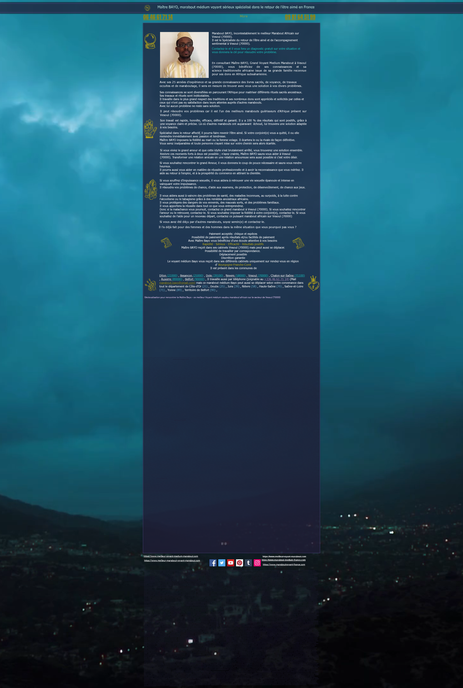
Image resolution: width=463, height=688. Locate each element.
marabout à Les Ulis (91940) (150, 636)
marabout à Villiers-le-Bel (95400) (259, 651)
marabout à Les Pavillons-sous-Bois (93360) (247, 644)
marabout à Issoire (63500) (159, 620)
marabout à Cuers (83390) (171, 603)
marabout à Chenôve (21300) (169, 656)
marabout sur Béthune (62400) (266, 580)
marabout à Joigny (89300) (213, 658)
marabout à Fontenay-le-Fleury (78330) (212, 632)
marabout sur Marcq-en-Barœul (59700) (185, 571)
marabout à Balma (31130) (177, 680)
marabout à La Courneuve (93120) (235, 643)
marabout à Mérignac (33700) (191, 670)
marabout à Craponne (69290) (228, 664)
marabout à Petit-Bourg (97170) (245, 605)
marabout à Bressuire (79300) (218, 675)
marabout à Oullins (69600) (233, 622)
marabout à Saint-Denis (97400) (173, 609)
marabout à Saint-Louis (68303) (271, 667)
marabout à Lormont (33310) (164, 671)
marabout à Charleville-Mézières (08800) (241, 658)
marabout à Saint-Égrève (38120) (207, 618)
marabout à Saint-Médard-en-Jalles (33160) (239, 670)
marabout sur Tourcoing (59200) (279, 570)
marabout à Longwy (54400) (187, 661)
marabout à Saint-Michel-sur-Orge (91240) (251, 635)
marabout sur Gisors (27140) (211, 584)
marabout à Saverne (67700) (267, 665)
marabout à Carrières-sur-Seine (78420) (194, 632)
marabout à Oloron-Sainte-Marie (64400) (267, 674)
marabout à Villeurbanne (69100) (253, 620)
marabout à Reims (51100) (180, 660)
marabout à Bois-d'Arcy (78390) (178, 632)
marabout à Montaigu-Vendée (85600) (269, 594)
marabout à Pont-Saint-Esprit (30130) (237, 678)
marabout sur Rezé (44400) (265, 588)
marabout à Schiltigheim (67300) (151, 665)
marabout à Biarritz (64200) (196, 674)
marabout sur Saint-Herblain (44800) (250, 588)
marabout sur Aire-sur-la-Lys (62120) (196, 582)
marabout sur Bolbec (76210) (302, 587)
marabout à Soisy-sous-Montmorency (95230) (264, 653)
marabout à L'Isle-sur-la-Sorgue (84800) (293, 603)
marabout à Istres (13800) (228, 598)
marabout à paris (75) (297, 654)
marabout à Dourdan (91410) (284, 633)
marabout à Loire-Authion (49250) (189, 592)
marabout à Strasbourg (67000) (297, 664)
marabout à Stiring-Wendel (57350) (298, 663)
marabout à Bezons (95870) (232, 651)
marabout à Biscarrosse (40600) (245, 673)
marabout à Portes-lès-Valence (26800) (202, 616)
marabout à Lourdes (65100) (304, 681)
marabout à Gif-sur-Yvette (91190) (284, 635)
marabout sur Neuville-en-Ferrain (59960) (232, 577)
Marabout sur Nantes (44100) (218, 588)
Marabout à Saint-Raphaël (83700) (173, 602)
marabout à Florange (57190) (283, 663)
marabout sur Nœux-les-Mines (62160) (226, 581)
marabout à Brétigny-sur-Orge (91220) (178, 636)
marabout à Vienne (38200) (281, 616)
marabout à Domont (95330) (179, 654)
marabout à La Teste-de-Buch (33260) (270, 670)
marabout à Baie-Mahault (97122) (216, 605)
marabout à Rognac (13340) (299, 599)
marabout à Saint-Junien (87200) (155, 675)
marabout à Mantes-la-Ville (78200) (194, 630)
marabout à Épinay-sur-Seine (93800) (286, 642)
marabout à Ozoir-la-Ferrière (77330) (254, 625)
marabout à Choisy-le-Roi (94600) (183, 647)
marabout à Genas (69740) (203, 664)
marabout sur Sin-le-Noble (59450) (197, 574)
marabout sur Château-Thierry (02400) (205, 570)
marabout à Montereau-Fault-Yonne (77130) (272, 625)
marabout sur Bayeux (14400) (288, 582)
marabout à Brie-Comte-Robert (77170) (306, 625)
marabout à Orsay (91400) (219, 635)
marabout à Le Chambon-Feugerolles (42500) (221, 619)
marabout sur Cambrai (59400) (169, 571)
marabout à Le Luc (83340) (198, 603)
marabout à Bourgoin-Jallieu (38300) (295, 616)
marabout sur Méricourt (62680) (259, 581)
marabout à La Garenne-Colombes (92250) (168, 640)
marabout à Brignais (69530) (215, 664)
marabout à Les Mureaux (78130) (166, 629)
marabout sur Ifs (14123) (300, 582)
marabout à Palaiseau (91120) (293, 636)
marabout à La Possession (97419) (160, 611)
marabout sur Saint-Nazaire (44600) (233, 588)
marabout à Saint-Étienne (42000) (283, 618)
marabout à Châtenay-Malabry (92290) (295, 639)
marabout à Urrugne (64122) (295, 674)
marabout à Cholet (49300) (232, 591)
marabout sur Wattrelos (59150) (202, 571)
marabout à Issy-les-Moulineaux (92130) (283, 637)
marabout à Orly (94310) (217, 649)
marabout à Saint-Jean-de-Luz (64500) (224, 674)
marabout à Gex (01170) (293, 613)
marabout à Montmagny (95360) (227, 654)
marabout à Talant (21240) (182, 656)
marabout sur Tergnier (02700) (220, 570)
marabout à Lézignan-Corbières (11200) (178, 677)
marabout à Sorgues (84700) (277, 603)
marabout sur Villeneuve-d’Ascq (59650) (153, 571)
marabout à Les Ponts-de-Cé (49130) (250, 592)
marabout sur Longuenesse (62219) (244, 581)
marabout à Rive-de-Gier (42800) (203, 619)
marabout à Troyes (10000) (269, 658)
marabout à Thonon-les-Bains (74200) (202, 684)
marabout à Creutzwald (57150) (236, 663)
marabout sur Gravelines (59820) (285, 575)
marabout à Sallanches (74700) (230, 684)
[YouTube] (230, 562)
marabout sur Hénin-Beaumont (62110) (250, 580)
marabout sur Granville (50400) (290, 584)
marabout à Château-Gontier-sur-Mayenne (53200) (301, 592)
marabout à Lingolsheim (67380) (199, 665)
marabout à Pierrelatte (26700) (186, 616)
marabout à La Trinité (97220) (185, 608)
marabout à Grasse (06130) (270, 595)
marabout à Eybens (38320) (270, 618)
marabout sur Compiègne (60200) (305, 577)
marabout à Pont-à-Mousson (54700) (214, 661)
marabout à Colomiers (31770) (266, 678)
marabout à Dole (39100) (168, 657)
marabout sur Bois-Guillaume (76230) (246, 587)
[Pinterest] (239, 562)
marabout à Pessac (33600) (178, 670)
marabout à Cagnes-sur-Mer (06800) (255, 595)
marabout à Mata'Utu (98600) (212, 612)
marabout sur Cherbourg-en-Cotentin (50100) (258, 584)
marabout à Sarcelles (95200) (157, 651)
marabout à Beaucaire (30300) (174, 678)
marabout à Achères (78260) (179, 630)
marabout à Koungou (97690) (265, 611)
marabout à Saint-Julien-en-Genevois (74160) (261, 684)
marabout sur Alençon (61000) (179, 585)
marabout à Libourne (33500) (299, 670)
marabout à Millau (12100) (256, 677)
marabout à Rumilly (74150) (244, 684)
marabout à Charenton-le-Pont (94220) (282, 647)
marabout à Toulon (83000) (276, 601)
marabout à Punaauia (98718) (226, 612)
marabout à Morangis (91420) (173, 635)
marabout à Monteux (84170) (163, 605)
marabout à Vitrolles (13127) (254, 598)
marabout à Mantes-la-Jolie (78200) (268, 628)
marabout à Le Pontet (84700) (309, 603)
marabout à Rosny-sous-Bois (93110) (188, 643)
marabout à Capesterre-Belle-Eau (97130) (306, 605)
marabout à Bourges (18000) (175, 685)
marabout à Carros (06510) (277, 596)
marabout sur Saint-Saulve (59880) (301, 575)
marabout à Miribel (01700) (150, 615)
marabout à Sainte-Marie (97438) (303, 609)
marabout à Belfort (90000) (226, 658)
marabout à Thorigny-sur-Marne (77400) (181, 628)
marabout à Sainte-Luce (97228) (214, 608)
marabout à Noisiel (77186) (168, 626)
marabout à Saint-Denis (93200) (195, 642)
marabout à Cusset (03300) (214, 615)
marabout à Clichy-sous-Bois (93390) (198, 644)
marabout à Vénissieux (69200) (268, 620)
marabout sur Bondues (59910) (276, 577)
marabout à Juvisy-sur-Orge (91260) (233, 635)
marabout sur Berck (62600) (166, 581)
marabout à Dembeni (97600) (292, 611)
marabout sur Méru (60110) (206, 578)
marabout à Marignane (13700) (268, 598)
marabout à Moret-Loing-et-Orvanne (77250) (290, 626)
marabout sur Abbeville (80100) (151, 580)
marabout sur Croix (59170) (232, 573)
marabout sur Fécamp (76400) (187, 587)
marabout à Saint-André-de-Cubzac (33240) (300, 671)
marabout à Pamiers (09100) (182, 675)
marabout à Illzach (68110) (257, 667)
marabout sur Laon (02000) (190, 570)
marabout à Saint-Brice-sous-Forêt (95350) (195, 654)
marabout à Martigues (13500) (184, 598)
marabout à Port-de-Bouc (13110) (190, 599)
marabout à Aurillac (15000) (290, 615)
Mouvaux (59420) (152, 575)
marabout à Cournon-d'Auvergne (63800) (288, 619)
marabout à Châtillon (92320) (279, 639)
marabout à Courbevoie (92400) (249, 637)
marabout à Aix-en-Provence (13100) (261, 601)
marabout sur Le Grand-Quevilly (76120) (306, 585)
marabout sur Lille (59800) (265, 570)
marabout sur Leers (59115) (264, 571)
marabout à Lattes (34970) (189, 681)
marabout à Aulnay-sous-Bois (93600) (210, 642)
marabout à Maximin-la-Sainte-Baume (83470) (237, 602)
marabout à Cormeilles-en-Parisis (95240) (157, 653)
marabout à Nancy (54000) (284, 660)
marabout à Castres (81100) (188, 682)
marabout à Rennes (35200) (150, 685)
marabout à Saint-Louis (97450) (246, 609)
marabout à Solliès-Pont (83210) (184, 603)
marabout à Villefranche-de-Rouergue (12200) (198, 677)
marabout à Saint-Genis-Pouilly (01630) (308, 613)
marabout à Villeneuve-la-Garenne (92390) (266, 640)
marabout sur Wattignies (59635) (242, 574)
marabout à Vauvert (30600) (222, 678)
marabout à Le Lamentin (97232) (259, 606)
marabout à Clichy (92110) (154, 639)
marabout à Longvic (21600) (246, 656)
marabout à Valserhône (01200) (262, 613)
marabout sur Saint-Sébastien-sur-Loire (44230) (282, 588)
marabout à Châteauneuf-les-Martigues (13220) (172, 599)
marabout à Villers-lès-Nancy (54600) (172, 661)
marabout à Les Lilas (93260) (264, 644)
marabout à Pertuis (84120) (264, 603)
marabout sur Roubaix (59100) (293, 570)
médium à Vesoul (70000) (161, 477)
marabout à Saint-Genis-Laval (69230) (285, 622)
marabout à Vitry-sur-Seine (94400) (223, 646)
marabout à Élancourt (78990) (284, 629)
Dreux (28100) (288, 684)
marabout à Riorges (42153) (238, 619)
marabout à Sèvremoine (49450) (258, 591)
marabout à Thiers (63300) (172, 620)
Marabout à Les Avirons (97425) (221, 611)
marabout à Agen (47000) (289, 673)
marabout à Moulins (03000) (188, 615)
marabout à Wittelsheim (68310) (160, 667)
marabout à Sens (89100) (201, 658)
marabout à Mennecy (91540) (187, 635)
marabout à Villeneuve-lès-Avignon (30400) (206, 678)
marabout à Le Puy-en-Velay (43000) (253, 619)
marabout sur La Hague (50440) (304, 584)
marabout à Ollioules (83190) (287, 602)
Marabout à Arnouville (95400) (212, 654)
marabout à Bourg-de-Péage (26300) (220, 616)
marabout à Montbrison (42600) (168, 619)
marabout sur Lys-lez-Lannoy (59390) (286, 574)
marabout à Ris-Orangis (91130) (232, 636)
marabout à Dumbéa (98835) (173, 613)
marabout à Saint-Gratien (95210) (246, 653)
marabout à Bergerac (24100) (303, 668)
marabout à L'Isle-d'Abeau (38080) (191, 618)
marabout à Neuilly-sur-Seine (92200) (168, 639)
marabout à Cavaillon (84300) (251, 603)
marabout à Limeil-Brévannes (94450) (169, 649)
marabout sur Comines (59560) (210, 575)
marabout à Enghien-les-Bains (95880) (270, 654)
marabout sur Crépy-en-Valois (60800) (177, 578)
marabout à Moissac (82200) (270, 682)
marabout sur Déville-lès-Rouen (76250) (162, 588)
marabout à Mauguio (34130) (176, 681)
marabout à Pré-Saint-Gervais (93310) (296, 644)
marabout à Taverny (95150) (287, 651)
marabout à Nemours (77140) (257, 626)
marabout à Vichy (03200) (176, 615)
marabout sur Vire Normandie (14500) (272, 582)
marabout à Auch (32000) (242, 680)
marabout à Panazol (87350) (169, 675)
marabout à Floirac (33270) (219, 671)
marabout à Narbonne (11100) (302, 675)
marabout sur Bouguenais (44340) (204, 589)
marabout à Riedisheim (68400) (201, 667)
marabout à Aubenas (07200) (240, 615)
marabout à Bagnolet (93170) (306, 643)
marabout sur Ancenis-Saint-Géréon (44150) (154, 591)
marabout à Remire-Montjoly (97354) (290, 608)
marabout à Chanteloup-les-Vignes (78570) (309, 632)
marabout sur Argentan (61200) (206, 585)
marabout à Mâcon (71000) (306, 657)
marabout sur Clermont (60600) (283, 578)
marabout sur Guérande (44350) (239, 589)
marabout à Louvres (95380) (286, 654)
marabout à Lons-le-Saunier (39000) (182, 657)
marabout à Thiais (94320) (297, 647)
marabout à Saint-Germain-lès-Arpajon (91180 (247, 633)
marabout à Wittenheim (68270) (244, 667)
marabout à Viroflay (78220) (287, 630)
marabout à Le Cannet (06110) (283, 595)
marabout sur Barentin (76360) (275, 587)
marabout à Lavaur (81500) (227, 682)
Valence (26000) (300, 615)
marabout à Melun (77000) (202, 623)
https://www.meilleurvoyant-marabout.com (284, 556)
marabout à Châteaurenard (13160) (206, 599)
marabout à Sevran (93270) (173, 643)
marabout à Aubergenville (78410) (258, 632)
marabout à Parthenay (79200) (245, 675)
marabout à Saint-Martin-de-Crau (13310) (268, 599)
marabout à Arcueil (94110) (229, 649)
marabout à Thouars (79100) (232, 675)
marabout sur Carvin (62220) (311, 580)
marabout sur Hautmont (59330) (270, 574)
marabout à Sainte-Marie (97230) (170, 608)
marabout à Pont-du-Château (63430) (186, 620)
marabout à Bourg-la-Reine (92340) (284, 640)
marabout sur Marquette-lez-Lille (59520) (213, 577)
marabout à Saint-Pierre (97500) (235, 611)
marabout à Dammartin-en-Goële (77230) (200, 628)
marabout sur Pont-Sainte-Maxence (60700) (251, 578)
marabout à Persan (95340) (241, 654)
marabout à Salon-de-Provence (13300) (213, 598)
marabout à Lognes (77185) (213, 626)
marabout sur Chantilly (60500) (268, 578)
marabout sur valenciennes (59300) (218, 571)
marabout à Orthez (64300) (283, 674)
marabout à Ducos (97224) (301, 606)
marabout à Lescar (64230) (308, 674)
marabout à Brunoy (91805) (163, 636)
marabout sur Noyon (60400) (219, 578)
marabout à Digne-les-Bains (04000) (177, 595)
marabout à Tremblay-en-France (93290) (290, 643)
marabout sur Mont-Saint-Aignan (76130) (171, 587)
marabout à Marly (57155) (170, 664)
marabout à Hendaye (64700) (209, 674)
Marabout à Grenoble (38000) (235, 616)
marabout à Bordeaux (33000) (164, 670)
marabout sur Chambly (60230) (297, 578)
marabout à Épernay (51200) (212, 660)
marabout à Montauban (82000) (241, 682)
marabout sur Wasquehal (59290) (277, 573)
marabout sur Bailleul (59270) (227, 574)
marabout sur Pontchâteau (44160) (186, 591)
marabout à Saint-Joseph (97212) (155, 608)
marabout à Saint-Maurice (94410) (238, 650)
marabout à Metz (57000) (269, 661)
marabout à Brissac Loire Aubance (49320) (267, 592)
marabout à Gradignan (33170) (285, 670)
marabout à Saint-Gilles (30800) (189, 678)
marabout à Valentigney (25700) (155, 657)
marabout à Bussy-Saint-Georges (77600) (280, 623)
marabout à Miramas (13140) (281, 598)
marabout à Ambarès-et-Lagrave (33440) (247, 671)
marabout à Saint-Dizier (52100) (256, 660)
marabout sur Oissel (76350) (289, 587)
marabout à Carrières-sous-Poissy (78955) (303, 630)
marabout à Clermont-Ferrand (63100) (270, 619)
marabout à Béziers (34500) (270, 680)
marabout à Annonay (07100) (226, 615)
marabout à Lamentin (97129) (166, 606)
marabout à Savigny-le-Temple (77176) (261, 623)
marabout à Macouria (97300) (305, 608)
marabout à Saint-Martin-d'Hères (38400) (251, 616)
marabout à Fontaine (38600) (310, 616)
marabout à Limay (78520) (259, 630)
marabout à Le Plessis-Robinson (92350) (187, 640)
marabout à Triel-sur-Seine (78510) (242, 632)
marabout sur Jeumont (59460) (262, 577)
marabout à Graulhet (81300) (214, 682)
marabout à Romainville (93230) (214, 644)
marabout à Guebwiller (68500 (174, 667)
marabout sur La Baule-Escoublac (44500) (221, 589)
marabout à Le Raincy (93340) (154, 646)
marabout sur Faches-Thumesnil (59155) (159, 574)
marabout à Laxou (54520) (199, 661)
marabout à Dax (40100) (232, 673)
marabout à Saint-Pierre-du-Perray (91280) (267, 633)
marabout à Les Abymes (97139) (201, 605)
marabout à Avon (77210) (201, 626)
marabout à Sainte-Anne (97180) (260, 605)
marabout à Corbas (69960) (242, 664)
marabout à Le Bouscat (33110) (151, 671)
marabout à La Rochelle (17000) (182, 668)
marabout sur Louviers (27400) (181, 584)
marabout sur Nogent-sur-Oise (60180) (160, 578)
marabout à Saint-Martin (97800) (178, 612)
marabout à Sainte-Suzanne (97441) (176, 611)
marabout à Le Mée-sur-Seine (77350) (236, 625)
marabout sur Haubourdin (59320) (213, 574)
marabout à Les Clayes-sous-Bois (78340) (243, 630)
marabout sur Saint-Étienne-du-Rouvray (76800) (285, 585)
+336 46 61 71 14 (276, 279)
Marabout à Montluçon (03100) (163, 615)
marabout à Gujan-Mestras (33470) (192, 671)
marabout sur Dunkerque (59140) (307, 570)
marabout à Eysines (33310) (178, 671)
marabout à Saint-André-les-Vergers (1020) (303, 658)
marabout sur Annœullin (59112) (180, 577)
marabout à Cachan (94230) (268, 647)
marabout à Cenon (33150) (312, 670)
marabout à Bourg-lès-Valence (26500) (170, 616)
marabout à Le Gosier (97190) (231, 605)
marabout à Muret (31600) (295, 678)
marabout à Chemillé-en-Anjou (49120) (294, 591)
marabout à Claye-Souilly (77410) (272, 626)
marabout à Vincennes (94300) (169, 647)
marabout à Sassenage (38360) (239, 618)
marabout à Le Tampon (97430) (216, 609)
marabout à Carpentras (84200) (237, 603)
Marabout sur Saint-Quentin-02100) (161, 570)
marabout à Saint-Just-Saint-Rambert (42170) (185, 619)
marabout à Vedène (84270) (187, 605)
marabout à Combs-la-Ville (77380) (184, 625)
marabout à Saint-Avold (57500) (196, 663)
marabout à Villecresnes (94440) (270, 650)
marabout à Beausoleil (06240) (244, 596)
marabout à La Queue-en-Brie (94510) (254, 650)
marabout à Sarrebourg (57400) (270, 663)
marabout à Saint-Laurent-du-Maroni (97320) (245, 608)
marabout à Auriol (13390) (311, 599)
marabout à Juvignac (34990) (213, 681)
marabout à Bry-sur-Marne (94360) (190, 650)
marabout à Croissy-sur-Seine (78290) (167, 633)
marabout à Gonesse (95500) (300, 651)
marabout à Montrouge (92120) (197, 639)
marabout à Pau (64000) (158, 674)
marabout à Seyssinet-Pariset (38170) (223, 618)
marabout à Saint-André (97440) (231, 609)
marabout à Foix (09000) (194, 675)
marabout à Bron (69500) (153, 622)
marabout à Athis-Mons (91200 (279, 636)
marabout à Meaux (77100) (214, 623)
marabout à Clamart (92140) (183, 639)
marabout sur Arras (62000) (191, 580)
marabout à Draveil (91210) (206, 636)
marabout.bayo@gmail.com (176, 283)
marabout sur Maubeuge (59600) (278, 571)
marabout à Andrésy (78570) (228, 632)
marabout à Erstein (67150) (294, 665)
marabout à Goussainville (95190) (200, 651)
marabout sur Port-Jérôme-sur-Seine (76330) (201, 588)
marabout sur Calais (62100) (178, 580)
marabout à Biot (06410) (289, 596)
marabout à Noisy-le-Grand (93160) (240, 642)
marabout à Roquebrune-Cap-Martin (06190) (261, 596)
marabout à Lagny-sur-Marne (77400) (219, 625)
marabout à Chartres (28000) (278, 684)
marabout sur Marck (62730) (307, 581)
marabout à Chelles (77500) (227, 623)
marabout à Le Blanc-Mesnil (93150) (269, 642)
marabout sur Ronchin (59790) (305, 573)
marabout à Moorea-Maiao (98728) (254, 612)
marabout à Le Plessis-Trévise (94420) (261, 649)
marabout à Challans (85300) (253, 594)
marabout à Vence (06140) (200, 596)
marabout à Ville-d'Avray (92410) (164, 642)
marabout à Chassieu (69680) (267, 664)
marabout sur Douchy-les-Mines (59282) (163, 577)
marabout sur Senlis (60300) (193, 578)
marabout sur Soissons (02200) (177, 570)
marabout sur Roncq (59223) (302, 574)
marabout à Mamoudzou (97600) (250, 611)
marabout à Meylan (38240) (177, 618)
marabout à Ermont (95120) (245, 651)
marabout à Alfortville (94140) (198, 647)
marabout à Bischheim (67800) (213, 665)
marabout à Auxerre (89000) (189, 658)
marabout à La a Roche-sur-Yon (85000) (219, 594)
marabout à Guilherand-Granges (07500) (256, 615)
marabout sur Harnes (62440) (179, 581)
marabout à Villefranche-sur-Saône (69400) (169, 622)
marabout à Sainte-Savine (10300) (165, 660)
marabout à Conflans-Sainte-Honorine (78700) (299, 628)
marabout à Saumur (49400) (244, 591)
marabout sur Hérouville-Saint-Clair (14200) (240, 582)
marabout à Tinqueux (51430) (242, 660)
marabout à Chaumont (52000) (270, 660)
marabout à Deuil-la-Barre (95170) (194, 653)
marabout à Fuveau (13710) (213, 601)
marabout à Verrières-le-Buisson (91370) (204, 635)
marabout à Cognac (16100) (169, 668)
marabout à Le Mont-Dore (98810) (188, 613)
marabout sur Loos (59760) (167, 573)
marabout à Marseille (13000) (158, 598)
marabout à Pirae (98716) (268, 612)
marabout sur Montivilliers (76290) (215, 587)
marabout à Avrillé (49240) (235, 592)
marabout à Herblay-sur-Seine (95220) (217, 651)
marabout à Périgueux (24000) (290, 668)
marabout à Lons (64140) (239, 674)
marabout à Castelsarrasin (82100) (256, 682)
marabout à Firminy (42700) (154, 619)
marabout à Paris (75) (190, 623)
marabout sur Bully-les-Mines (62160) (209, 581)
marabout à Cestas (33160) (232, 671)
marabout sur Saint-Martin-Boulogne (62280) (277, 581)
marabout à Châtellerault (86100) (260, 675)
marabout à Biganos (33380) (172, 673)
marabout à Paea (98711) (280, 612)
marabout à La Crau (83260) (206, 602)
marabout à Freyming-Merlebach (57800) (253, 663)
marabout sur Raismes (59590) (183, 575)
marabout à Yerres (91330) (218, 636)
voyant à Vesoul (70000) (199, 533)
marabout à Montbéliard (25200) (287, 656)
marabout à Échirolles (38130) (268, 616)
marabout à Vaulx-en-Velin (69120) (283, 620)
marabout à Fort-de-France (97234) (243, 606)
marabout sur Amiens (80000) (311, 578)
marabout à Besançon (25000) (272, 656)
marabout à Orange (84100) (224, 603)
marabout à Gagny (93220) (249, 643)
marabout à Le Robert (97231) (273, 606)
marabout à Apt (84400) (175, 605)
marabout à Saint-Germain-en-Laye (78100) (249, 628)
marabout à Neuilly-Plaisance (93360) (279, 644)
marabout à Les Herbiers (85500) (285, 594)
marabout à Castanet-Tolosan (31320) (212, 680)
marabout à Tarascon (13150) (236, 599)
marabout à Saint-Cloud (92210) (151, 640)
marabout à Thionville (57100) (282, 661)
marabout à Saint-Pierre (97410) (202, 609)
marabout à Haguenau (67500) (311, 664)
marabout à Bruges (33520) (207, 671)
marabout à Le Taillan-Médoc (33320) (201, 673)
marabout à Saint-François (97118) (197, 606)
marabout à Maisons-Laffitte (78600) (300, 629)
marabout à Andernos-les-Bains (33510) (281, 671)
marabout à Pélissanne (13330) (199, 601)
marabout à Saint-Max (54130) (230, 661)
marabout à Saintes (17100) (196, 668)
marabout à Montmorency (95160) (209, 653)
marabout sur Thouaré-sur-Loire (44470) (204, 591)
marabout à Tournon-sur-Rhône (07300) (274, 615)
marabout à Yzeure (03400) (201, 615)
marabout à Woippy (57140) (210, 663)
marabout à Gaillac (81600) (201, 682)
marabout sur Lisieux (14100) (257, 582)
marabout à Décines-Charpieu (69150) (217, 622)
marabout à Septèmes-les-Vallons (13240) (153, 601)
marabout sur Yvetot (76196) (261, 587)
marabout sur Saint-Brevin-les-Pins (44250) (289, 589)
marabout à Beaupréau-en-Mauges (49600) (275, 591)
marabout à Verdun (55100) (243, 661)
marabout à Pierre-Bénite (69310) (281, 664)
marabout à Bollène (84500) (150, 605)
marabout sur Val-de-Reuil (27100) (196, 584)
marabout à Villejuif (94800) (309, 646)
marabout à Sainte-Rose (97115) (289, 605)
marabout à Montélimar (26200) (312, 615)
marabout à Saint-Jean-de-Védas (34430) (230, 681)
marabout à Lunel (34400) (305, 680)
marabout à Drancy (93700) (226, 642)
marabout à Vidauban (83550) (301, 602)
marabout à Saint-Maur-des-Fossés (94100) (260, 646)
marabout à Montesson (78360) (163, 632)
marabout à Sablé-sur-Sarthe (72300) (187, 594)
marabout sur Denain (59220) (291, 573)
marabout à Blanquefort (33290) (264, 671)
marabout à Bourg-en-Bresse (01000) (232, 613)
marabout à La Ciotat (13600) (241, 598)
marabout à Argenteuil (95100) (304, 650)
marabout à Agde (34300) (293, 680)
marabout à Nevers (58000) (212, 657)
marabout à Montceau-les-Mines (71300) (161, 658)
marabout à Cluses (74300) (217, 684)
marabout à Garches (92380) (150, 642)
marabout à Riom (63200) (303, 619)
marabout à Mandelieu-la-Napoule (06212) (170, 596)
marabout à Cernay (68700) (188, 667)
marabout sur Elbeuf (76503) (201, 587)
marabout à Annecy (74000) (172, 684)
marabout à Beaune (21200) (156, 656)
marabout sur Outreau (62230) (193, 581)
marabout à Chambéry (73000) (284, 682)
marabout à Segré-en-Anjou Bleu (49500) (157, 592)
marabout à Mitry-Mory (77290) (290, 625)
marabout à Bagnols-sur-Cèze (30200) (158, 678)
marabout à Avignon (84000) (211, 603)
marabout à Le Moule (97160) (274, 605)
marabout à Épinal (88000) (296, 667)
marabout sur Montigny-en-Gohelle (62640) (177, 582)
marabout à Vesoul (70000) (180, 419)
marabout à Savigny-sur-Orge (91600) (156, 637)
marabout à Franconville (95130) (172, 651)
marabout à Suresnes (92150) (211, 639)
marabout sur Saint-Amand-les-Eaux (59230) (179, 574)
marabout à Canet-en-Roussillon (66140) (162, 682)
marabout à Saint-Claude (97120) (212, 606)
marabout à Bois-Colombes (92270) (204, 640)
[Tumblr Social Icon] (248, 562)
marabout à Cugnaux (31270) (164, 680)
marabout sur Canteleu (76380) (230, 587)
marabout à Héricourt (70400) (275, 657)
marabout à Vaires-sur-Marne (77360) (228, 626)
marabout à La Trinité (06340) (301, 596)
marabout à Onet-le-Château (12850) (217, 677)
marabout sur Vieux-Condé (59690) (195, 577)
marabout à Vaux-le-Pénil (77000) (151, 628)
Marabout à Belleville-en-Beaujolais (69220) (187, 664)
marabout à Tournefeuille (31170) (281, 678)
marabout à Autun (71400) (176, 658)
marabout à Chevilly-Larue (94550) (278, 649)
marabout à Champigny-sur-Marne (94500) (240, 646)
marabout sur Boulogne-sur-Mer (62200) (207, 580)
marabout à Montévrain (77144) (308, 626)
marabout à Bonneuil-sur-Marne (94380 (173, 650)
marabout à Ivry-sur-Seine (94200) (278, 646)
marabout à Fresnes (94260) (154, 649)
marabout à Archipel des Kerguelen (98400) (195, 612)
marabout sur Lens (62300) (222, 580)
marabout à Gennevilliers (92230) (225, 639)
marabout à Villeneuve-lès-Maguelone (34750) (250, 681)
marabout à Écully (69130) (312, 622)
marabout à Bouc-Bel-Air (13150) (250, 599)
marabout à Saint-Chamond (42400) (299, 618)
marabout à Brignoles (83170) (219, 602)
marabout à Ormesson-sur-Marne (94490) (287, 650)
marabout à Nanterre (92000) (203, 637)
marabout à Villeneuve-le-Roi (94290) (244, 649)
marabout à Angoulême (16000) (155, 668)
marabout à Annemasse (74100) (186, 684)
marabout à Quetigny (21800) (215, 656)
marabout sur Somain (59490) (224, 575)
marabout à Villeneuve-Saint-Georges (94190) (216, 647)
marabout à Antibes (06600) (240, 595)
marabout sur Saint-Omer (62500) (151, 581)
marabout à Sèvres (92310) (250, 640)
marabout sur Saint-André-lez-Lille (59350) (166, 575)
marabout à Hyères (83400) (306, 601)
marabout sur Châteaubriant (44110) (308, 589)
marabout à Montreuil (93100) (195, 646)
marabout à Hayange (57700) (182, 663)
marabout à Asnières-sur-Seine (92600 (219, 637)
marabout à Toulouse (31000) (253, 678)
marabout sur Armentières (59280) (309, 571)
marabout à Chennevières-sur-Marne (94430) (154, 650)
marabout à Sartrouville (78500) (231, 628)
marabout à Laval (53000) (283, 592)
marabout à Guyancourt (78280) (255, 629)
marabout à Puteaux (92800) (253, 639)
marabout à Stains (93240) (261, 643)
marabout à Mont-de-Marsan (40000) (218, 673)
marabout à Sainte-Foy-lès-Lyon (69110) (267, 622)
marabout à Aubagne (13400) (197, 598)
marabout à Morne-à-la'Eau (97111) (152, 606)
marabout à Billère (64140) (252, 674)
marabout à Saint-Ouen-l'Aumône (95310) (176, 653)
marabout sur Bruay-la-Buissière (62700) (283, 580)
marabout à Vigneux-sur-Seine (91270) (263, 636)
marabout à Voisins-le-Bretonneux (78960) (276, 632)
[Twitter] (221, 562)
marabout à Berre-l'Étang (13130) (285, 599)
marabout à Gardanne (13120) (154, 599)
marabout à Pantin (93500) (255, 642)
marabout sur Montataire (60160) (233, 578)
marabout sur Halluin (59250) (262, 573)
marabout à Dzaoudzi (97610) (278, 611)
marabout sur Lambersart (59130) (293, 571)
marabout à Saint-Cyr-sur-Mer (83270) (156, 603)
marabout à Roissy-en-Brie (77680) (156, 625)
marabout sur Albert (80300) (165, 580)
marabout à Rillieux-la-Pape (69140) (201, 622)
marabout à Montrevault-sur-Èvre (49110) (206, 592)
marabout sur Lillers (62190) (211, 582)
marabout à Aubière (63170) (228, 620)
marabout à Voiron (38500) (150, 618)
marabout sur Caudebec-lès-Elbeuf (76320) (181, 588)
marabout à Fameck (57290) (222, 663)
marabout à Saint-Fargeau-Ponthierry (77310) (184, 626)
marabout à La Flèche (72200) (172, 594)
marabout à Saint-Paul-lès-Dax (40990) (262, 673)
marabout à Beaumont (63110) (202, 620)
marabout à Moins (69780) (179, 623)
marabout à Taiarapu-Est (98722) (294, 612)
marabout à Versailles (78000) (217, 628)
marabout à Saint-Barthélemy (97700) (161, 612)
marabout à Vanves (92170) (219, 640)
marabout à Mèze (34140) (201, 681)
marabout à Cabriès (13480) (246, 601)
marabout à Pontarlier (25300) (301, 656)
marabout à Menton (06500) (296, 595)
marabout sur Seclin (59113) (196, 575)
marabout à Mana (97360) (159, 609)
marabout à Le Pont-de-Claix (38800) (255, 618)
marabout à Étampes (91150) (312, 635)
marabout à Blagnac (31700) (307, 678)
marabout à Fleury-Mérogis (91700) (159, 635)
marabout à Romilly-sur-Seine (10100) (284, 658)
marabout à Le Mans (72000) (158, 594)
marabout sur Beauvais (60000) (291, 577)
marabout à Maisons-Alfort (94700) (294, 646)
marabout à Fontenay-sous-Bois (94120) (153, 647)
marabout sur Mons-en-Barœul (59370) (247, 573)
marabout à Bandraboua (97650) (307, 611)
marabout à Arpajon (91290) (212, 633)
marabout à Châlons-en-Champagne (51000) (196, 660)
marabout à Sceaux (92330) (312, 640)
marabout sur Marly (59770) (238, 575)
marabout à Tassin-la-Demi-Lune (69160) (248, 622)
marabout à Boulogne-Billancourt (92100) (187, 637)
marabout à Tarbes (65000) (292, 681)
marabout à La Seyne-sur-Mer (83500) (291, 601)
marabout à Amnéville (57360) (157, 664)
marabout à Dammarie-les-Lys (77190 (201, 625)
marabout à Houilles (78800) (194, 629)
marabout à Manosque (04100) (161, 595)
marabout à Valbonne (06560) (230, 596)
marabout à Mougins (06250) (187, 596)
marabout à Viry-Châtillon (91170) (246, 636)
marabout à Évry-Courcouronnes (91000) (185, 633)
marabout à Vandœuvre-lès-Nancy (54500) (299, 660)
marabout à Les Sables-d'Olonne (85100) (237, 594)
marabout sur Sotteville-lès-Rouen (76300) (264, 585)
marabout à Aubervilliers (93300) (179, 642)
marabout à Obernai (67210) (254, 665)
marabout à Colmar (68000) (284, 667)
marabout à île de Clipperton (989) (216, 613)
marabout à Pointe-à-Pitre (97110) (181, 606)
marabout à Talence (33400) (204, 670)
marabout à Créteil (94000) (208, 646)
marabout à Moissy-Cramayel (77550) (152, 626)
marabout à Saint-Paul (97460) (187, 609)
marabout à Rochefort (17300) (210, 668)
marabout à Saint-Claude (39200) (198, 657)
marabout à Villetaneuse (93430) (169, 646)
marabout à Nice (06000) (215, 595)
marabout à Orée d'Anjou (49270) (174, 592)
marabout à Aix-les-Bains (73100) (299, 682)
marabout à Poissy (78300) (282, 628)
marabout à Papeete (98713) (239, 612)
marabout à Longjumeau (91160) (269, 635)
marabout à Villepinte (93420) (274, 643)
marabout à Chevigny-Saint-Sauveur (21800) (198, 656)
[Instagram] (257, 562)
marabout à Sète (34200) (282, 680)
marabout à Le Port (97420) (290, 609)
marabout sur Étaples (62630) (294, 581)
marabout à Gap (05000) (191, 595)
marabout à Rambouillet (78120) (270, 629)
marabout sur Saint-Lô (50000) (276, 584)
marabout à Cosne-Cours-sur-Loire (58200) (228, 657)
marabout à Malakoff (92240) (311, 639)
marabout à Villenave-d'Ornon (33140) (219, 670)
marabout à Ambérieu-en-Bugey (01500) (278, 613)
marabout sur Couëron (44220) (154, 589)
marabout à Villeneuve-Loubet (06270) (214, 596)
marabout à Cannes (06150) (228, 595)
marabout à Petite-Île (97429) (206, 611)
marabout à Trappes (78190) (181, 629)
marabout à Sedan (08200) (257, 658)
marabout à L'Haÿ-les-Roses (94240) (253, 647)
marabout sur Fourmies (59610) (251, 575)
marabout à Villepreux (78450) (293, 632)
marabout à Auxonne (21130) (259, 656)
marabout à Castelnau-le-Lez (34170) (161, 681)
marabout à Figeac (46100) (267, 681)
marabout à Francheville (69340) (165, 623)
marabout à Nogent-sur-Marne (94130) (235, 647)
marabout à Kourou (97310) (275, 608)
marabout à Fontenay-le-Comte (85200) (301, 594)
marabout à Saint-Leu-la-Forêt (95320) (164, 654)
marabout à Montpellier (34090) (256, 680)
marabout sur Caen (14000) (224, 582)
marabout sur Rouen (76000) (220, 585)
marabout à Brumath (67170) (307, 665)
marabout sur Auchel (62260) (160, 582)
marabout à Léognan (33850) (185, 673)
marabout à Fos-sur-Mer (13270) (222, 599)
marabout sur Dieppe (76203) (247, 585)
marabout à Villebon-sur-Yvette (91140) (227, 633)
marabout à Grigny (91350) (193, 636)
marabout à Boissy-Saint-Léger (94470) (207, 650)
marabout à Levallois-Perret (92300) (300, 637)
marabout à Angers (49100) (219, 591)
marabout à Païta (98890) (202, 613)
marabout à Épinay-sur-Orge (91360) (299, 633)
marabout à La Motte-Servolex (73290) (156, 684)
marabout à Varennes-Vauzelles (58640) (247, 657)
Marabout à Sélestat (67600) (184, 665)
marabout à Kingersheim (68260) (216, 667)
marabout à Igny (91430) (200, 633)
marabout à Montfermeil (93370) (229, 644)
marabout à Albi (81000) (176, 682)
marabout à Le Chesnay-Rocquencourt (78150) (224, 629)
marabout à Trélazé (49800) (222, 592)
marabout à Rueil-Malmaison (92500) (265, 637)
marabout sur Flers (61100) (193, 585)
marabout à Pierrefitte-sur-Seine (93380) (165, 644)
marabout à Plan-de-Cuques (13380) (172, 601)
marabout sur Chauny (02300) (234, 570)
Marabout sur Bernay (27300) (241, 584)
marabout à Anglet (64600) (184, 674)
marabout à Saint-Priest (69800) (298, 620)
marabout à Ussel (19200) (264, 668)
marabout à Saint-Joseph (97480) (260, 609)
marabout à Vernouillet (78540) (151, 633)
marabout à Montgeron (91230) (299, 635)
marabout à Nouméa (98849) (160, 613)
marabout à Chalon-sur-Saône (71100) (291, 657)
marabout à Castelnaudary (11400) (161, 677)
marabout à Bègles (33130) (255, 670)
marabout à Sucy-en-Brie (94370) (185, 649)
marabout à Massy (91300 (171, 637)
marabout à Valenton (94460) (223, 650)
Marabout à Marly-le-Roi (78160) (273, 630)
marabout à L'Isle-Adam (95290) (254, 654)
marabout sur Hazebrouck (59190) (181, 573)
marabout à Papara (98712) (308, 612)
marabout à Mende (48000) (279, 681)
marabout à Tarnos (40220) (277, 673)
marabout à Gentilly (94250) (309, 649)
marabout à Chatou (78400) (241, 629)
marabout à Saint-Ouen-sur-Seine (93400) (157, 643)
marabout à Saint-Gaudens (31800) (229, 680)
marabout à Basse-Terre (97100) (228, 606)
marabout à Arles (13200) (171, 598)
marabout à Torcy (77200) (170, 625)
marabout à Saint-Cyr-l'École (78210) (211, 630)
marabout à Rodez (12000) (244, 677)
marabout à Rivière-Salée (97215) (199, 608)
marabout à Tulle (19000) (252, 668)
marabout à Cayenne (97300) (228, 608)
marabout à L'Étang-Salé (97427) (192, 611)
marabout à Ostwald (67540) (227, 665)
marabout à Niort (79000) (206, 675)
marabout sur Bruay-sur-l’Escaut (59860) (268, 575)
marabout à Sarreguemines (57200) (156, 663)
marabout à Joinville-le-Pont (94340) (294, 649)
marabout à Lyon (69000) (240, 620)
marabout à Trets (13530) (186, 601)
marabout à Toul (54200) (157, 661)
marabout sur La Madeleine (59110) (217, 573)
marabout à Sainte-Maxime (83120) (273, 602)
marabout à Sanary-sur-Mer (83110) (256, 602)
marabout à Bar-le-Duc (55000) (257, 661)
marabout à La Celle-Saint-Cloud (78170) (163, 630)
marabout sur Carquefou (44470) (169, 589)
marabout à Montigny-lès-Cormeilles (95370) (228, 653)
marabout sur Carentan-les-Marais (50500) (162, 585)
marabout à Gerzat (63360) (215, 620)
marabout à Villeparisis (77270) (297, 623)
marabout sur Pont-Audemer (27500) (226, 584)
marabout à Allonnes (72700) (203, 594)
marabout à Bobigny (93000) (301, 642)
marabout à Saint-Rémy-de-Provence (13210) (229, 601)
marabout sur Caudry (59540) (256, 574)
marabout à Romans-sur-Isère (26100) (152, 616)
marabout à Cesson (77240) (166, 628)
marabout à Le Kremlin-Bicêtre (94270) (202, 649)
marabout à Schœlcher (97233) (287, 606)
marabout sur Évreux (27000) (154, 584)
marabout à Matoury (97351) (262, 608)
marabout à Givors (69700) (300, 622)
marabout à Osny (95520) (293, 653)
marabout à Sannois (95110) (273, 651)
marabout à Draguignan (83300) (158, 602)
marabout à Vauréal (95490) (305, 653)
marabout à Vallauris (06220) (154, 596)
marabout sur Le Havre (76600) (234, 585)
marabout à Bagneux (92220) (266, 639)
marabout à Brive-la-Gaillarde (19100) (238, 668)
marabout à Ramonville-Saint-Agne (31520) (193, 680)
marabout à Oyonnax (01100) (247, 613)
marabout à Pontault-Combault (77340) (243, 623)
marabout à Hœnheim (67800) (281, 665)
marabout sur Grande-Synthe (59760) (152, 573)
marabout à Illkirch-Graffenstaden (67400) (168, 665)
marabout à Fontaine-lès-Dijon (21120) (230, 656)
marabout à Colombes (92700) (235, 637)
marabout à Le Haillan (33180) (159, 673)
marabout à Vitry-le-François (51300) (227, 660)
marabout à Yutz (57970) (169, 663)
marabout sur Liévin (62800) (235, 580)
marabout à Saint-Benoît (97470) (276, 609)
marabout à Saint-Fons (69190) (151, 623)
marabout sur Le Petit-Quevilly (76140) (152, 587)
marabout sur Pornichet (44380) (171, 591)
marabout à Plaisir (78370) (207, 629)
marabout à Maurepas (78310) (226, 630)
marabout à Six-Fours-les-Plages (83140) (190, 602)
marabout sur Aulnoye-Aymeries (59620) (248, 571)
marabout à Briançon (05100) (203, 595)
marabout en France (148, 570)
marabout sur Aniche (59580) (248, 577)
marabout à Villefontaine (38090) (163, 618)
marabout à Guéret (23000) (277, 668)
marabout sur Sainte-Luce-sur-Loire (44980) (256, 589)
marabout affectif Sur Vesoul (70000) (181, 359)
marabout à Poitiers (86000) (274, 675)
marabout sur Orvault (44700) (300, 588)
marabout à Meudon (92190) (240, 639)
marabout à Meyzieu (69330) (185, 622)
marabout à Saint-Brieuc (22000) (299, 684)
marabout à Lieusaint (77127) (243, 626)
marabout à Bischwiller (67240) (241, 665)
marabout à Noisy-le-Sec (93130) (219, 643)
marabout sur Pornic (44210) (272, 589)
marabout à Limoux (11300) (232, 677)
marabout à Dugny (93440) (182, 646)
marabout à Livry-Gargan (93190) (204, 643)
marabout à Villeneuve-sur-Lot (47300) (304, 673)
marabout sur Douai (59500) (232, 571)
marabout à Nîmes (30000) (306, 677)
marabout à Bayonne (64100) (170, 674)
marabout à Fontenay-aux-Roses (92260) (235, 640)
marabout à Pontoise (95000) (186, 651)
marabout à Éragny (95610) (281, 653)
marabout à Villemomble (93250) (182, 644)
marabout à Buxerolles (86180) (288, 675)
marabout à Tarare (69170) (254, 664)
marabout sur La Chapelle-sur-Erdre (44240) (186, 589)
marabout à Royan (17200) (223, 668)
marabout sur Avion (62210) (299, 580)
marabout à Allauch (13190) (295, 598)
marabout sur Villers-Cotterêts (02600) (250, 570)
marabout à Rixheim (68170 (230, 667)
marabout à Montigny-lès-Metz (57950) (298, 661)
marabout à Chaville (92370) (299, 640)
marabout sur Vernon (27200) (168, 584)
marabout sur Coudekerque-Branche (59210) (199, 573)
